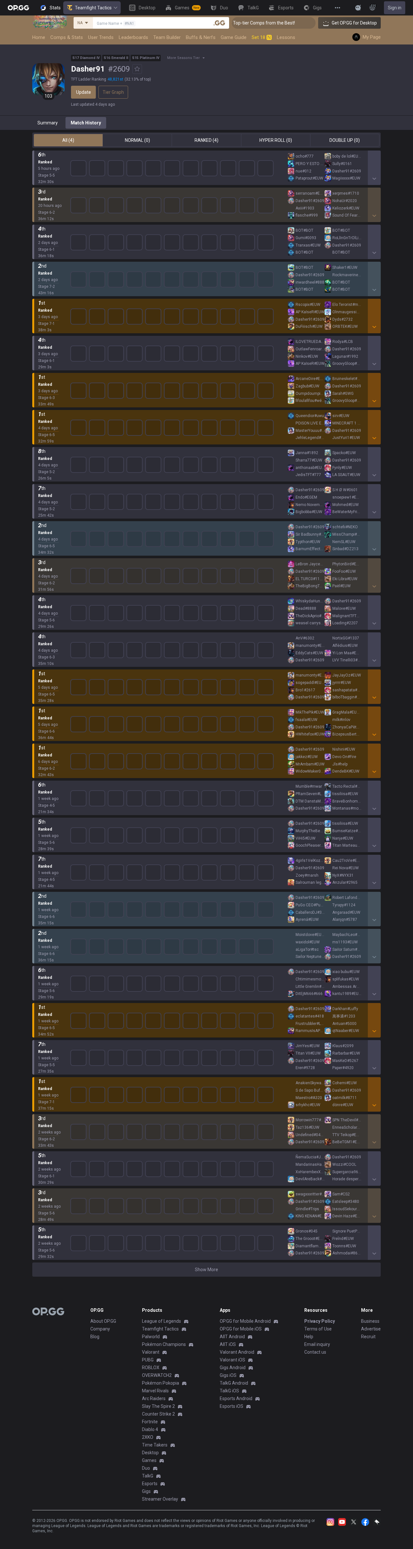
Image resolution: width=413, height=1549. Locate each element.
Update (83, 92)
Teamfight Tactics (93, 7)
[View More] (337, 7)
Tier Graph (113, 92)
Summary (47, 122)
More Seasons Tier (183, 58)
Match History (86, 122)
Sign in (394, 7)
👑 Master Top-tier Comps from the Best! (302, 22)
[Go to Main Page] (18, 7)
